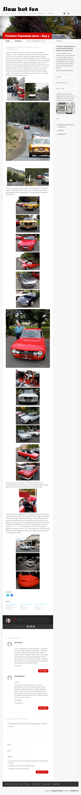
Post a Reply (43, 670)
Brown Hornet (32, 13)
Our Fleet (13, 13)
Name (9, 745)
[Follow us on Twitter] (64, 13)
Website (9, 756)
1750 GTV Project (22, 13)
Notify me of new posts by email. (19, 768)
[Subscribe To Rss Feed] (68, 13)
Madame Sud (42, 13)
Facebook (31, 626)
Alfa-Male (61, 130)
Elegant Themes (57, 791)
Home (7, 13)
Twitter (34, 626)
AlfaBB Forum (62, 134)
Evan (20, 47)
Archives (58, 82)
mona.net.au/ (16, 526)
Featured (18, 41)
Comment (10, 726)
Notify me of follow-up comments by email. (22, 766)
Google (27, 626)
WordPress (74, 791)
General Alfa (51, 13)
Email (9, 750)
